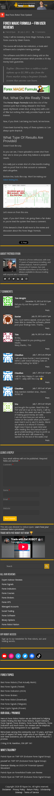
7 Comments (40, 32)
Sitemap (18, 792)
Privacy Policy (19, 789)
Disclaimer (6, 789)
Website (6, 508)
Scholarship (45, 789)
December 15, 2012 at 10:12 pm (38, 301)
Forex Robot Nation (10, 624)
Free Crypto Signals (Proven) (13, 708)
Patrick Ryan (10, 32)
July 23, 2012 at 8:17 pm (41, 316)
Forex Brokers (8, 598)
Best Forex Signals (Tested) (12, 687)
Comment (8, 464)
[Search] (46, 566)
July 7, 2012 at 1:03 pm (42, 404)
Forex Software (8, 615)
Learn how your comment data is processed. (24, 528)
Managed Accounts (10, 606)
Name (6, 490)
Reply (47, 310)
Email (6, 499)
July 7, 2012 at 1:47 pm (42, 388)
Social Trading (8, 611)
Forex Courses (8, 593)
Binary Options (8, 620)
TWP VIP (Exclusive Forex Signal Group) (33, 756)
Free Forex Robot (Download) (14, 699)
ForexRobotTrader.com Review (28, 772)
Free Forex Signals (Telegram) (13, 704)
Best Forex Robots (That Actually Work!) (18, 682)
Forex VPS (6, 602)
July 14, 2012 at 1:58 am (41, 334)
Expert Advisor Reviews (12, 580)
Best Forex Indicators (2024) (13, 691)
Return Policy (33, 789)
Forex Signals (7, 584)
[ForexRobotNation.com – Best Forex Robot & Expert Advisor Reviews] (27, 5)
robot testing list (10, 180)
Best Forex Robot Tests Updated (19, 15)
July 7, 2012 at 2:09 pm (42, 355)
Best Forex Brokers (9, 695)
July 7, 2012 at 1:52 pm (42, 373)
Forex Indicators (9, 589)
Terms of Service (31, 792)
